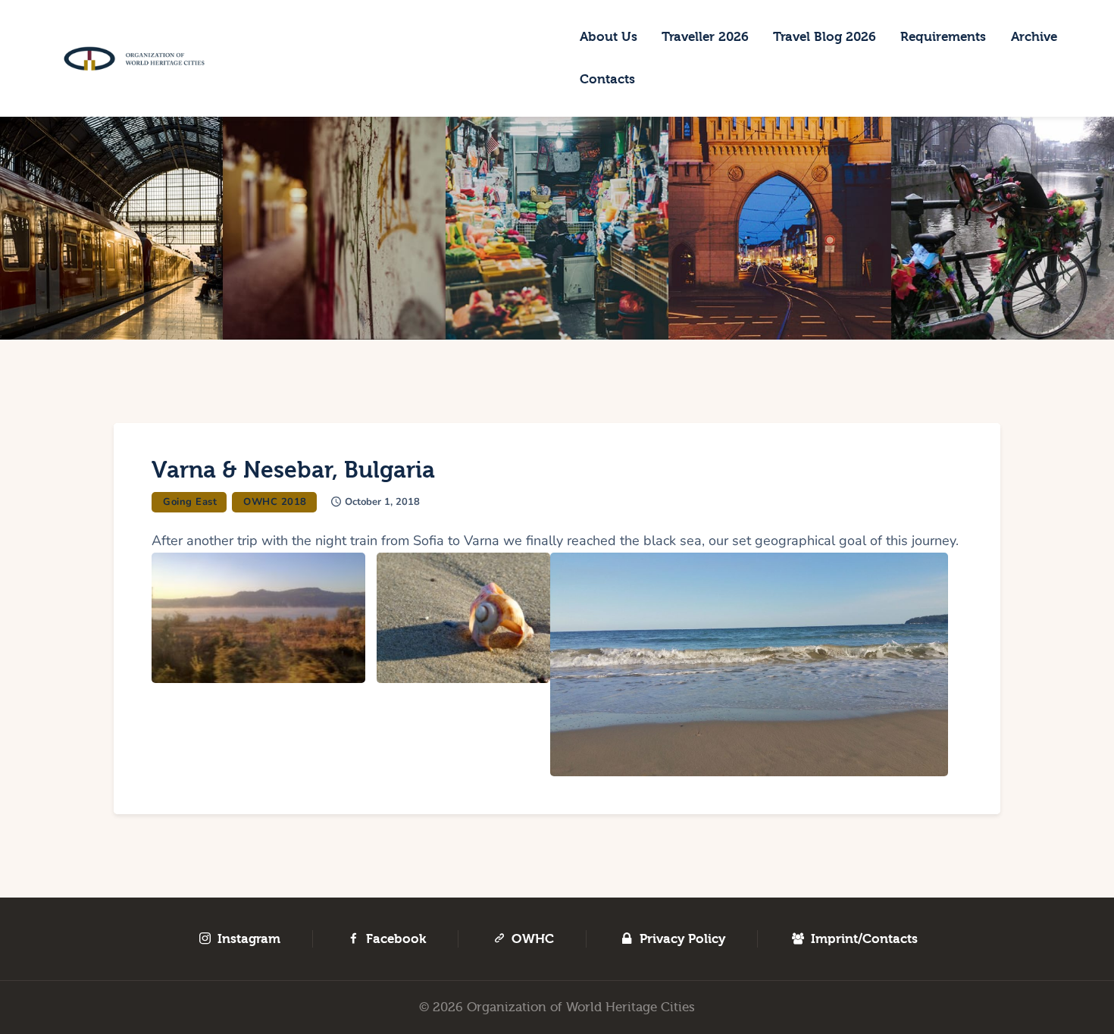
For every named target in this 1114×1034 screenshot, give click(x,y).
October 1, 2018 (382, 502)
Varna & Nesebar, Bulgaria (293, 470)
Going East (190, 502)
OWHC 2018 (275, 502)
